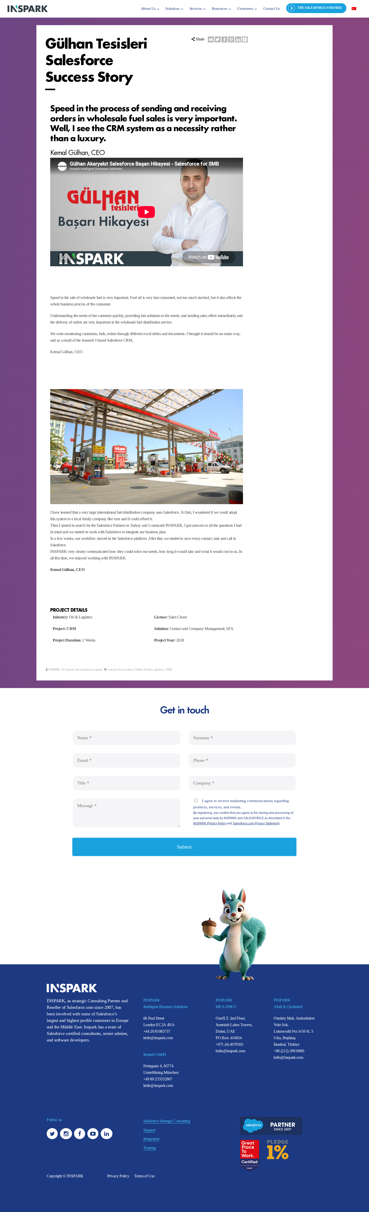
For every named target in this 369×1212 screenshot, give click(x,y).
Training (149, 1148)
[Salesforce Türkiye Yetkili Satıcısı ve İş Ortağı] (28, 8)
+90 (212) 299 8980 (289, 1051)
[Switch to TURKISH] (354, 8)
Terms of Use (144, 1176)
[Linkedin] (238, 39)
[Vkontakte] (245, 39)
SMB (168, 669)
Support (149, 1130)
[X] (218, 39)
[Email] (211, 39)
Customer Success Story (120, 669)
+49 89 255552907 (157, 1079)
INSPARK (53, 669)
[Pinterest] (231, 39)
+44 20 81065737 (156, 1031)
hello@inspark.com (158, 1038)
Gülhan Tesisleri (143, 669)
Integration (151, 1139)
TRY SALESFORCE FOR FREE (319, 8)
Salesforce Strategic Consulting (166, 1121)
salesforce (159, 669)
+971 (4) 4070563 (229, 1044)
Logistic (98, 669)
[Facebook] (224, 39)
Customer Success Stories (78, 669)
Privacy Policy (118, 1176)
